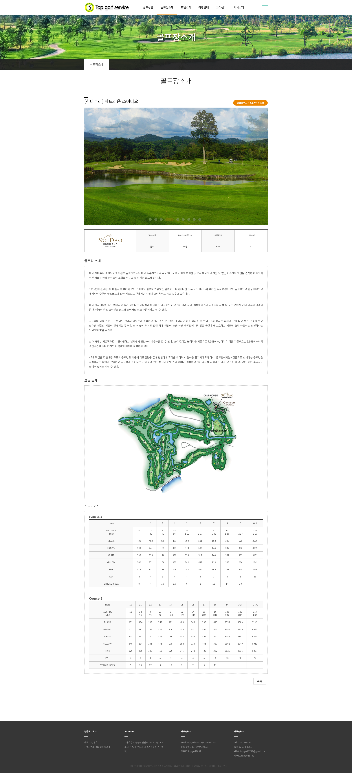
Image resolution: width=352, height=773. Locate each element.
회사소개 (239, 7)
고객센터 (221, 7)
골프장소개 (167, 7)
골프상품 (148, 7)
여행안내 (203, 7)
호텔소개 (186, 7)
